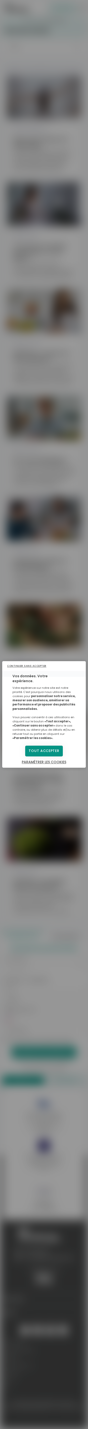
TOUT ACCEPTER (44, 751)
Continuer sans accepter (26, 666)
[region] (44, 714)
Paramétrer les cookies (44, 762)
